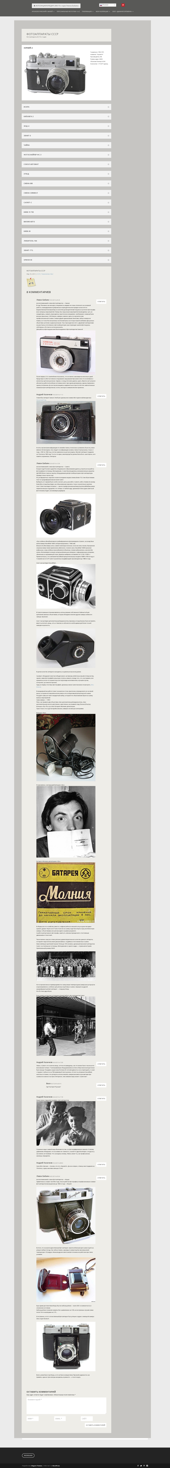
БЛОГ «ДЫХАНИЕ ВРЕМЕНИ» (122, 11)
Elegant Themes (36, 1466)
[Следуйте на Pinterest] (123, 5)
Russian (105, 5)
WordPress (56, 1466)
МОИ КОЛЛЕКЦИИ (102, 11)
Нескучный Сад (41, 400)
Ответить (101, 301)
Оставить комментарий (95, 1425)
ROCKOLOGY (28, 1455)
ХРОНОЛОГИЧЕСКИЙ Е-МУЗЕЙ (42, 11)
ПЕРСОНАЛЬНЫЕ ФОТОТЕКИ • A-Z (68, 11)
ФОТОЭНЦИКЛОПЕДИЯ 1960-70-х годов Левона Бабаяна (57, 6)
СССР (38, 274)
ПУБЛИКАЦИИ (87, 11)
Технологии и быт (47, 274)
